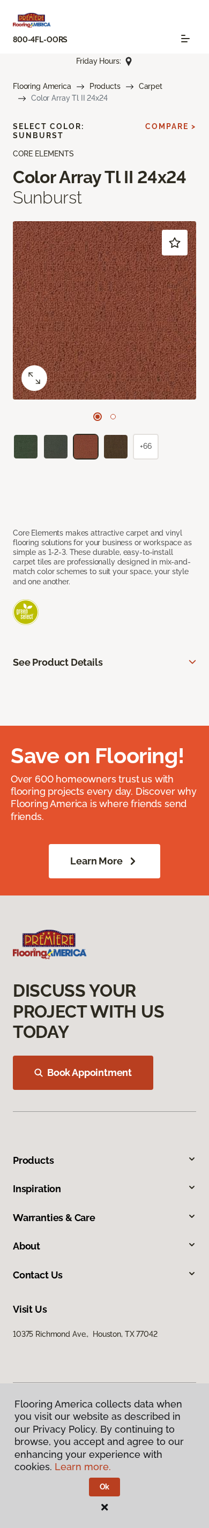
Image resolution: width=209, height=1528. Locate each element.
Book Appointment (89, 1072)
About (26, 1246)
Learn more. (83, 1466)
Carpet (150, 86)
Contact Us (38, 1275)
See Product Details (58, 662)
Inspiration (37, 1188)
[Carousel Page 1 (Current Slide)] (97, 416)
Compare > (170, 126)
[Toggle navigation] (185, 38)
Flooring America (42, 86)
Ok (105, 1486)
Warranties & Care (54, 1217)
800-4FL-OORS (40, 39)
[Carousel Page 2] (113, 416)
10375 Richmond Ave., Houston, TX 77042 (85, 1334)
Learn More (96, 861)
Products (105, 86)
